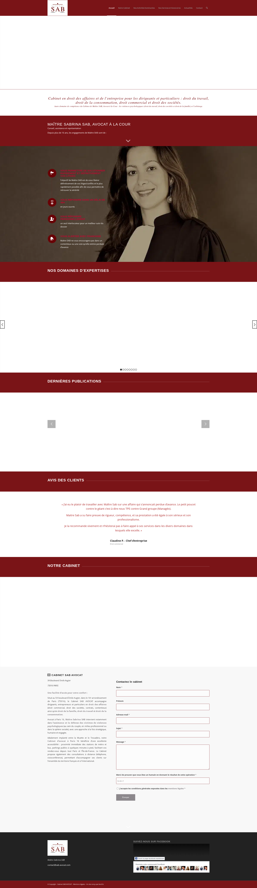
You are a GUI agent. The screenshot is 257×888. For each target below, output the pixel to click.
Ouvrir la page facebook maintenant (151, 858)
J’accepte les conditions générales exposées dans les (152, 788)
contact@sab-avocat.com (59, 865)
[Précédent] (2, 324)
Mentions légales (79, 884)
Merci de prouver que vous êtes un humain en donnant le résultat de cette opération (156, 775)
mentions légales (176, 788)
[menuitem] (111, 8)
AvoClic (101, 884)
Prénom (120, 701)
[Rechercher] (206, 8)
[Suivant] (254, 324)
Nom (119, 687)
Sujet (119, 728)
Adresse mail (123, 714)
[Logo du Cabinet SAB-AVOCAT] (58, 8)
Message (121, 742)
